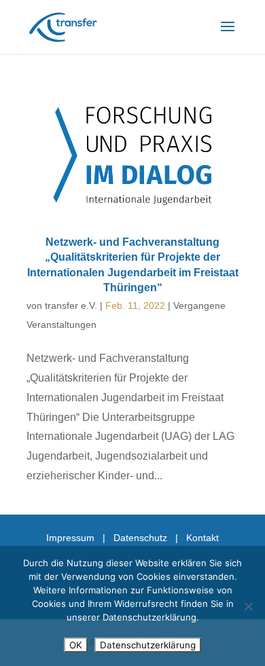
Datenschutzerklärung (148, 645)
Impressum (70, 537)
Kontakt (202, 537)
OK (75, 645)
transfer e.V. (71, 305)
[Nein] (248, 606)
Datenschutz (140, 537)
